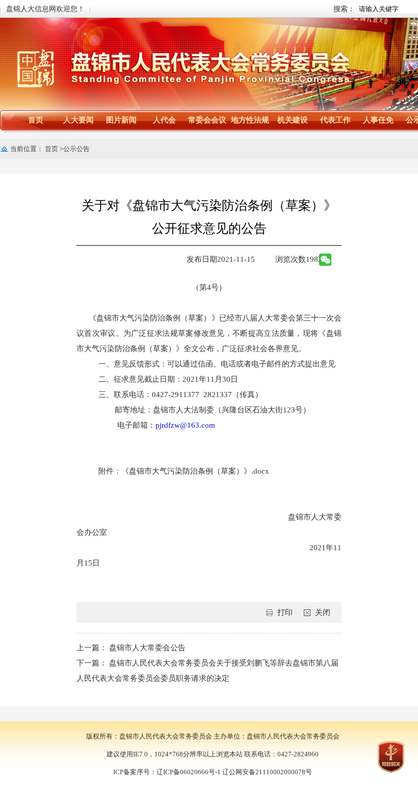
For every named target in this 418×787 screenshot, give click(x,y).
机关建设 (292, 120)
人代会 (164, 120)
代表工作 (335, 120)
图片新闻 (121, 120)
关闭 (322, 612)
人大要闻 (78, 120)
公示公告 (76, 149)
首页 (35, 120)
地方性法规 (250, 120)
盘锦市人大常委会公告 (147, 648)
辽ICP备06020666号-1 (188, 772)
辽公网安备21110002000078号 (267, 772)
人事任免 (378, 120)
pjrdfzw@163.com (185, 425)
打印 (285, 612)
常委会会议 (207, 120)
